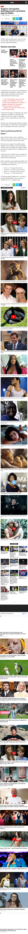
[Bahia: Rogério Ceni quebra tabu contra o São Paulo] (23, 588)
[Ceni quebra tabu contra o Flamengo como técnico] (5, 548)
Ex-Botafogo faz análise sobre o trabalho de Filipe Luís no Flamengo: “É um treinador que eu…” (22, 64)
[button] (25, 2)
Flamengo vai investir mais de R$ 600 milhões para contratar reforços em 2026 (22, 83)
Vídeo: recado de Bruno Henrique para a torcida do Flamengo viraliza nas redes (13, 83)
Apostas (20, 564)
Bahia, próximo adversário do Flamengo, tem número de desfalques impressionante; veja (14, 555)
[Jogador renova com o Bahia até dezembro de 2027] (23, 573)
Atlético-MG (12, 575)
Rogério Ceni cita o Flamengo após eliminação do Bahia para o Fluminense (23, 554)
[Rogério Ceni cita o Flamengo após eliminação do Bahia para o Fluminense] (23, 549)
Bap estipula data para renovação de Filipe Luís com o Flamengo (5, 82)
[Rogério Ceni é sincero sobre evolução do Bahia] (14, 588)
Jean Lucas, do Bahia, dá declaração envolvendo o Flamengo (5, 567)
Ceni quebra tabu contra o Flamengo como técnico (4, 552)
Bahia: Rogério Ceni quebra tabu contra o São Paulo (23, 592)
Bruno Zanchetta (6, 15)
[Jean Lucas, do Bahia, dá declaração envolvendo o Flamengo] (5, 562)
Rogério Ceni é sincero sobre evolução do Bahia (13, 592)
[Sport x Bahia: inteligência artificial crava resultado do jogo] (14, 561)
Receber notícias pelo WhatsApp (4, 51)
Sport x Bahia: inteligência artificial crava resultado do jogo (14, 565)
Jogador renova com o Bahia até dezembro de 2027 (23, 577)
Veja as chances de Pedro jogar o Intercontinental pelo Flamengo (14, 62)
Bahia (2, 6)
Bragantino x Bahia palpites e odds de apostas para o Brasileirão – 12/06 (22, 567)
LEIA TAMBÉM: (14, 543)
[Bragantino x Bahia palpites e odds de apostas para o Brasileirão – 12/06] (23, 562)
